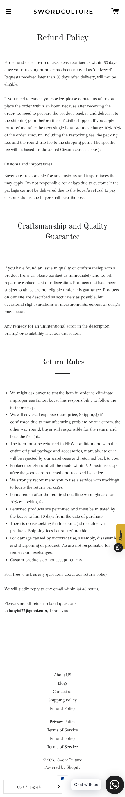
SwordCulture (62, 11)
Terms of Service (62, 730)
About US (62, 674)
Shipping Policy (62, 700)
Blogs (62, 683)
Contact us (62, 691)
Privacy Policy (62, 721)
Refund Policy (62, 708)
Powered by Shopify (62, 767)
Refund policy (62, 738)
